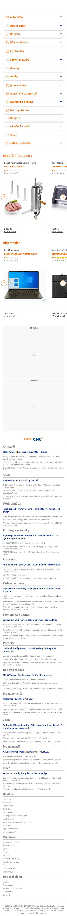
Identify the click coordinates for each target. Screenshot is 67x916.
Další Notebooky (11, 250)
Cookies (50, 910)
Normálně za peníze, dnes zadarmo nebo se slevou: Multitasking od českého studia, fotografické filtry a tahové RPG (33, 602)
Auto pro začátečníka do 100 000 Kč (17, 822)
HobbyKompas (8, 819)
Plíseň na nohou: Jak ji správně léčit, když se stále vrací (25, 738)
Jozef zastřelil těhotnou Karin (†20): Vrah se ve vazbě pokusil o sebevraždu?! (33, 516)
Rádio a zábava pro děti (12, 888)
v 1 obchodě (10, 231)
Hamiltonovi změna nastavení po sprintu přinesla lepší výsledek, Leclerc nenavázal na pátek (31, 570)
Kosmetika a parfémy (11, 858)
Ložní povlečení (9, 868)
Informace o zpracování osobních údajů (30, 910)
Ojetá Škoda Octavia (11, 828)
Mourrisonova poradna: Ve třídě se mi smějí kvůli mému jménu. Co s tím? (32, 759)
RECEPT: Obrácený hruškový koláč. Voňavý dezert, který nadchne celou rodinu (31, 553)
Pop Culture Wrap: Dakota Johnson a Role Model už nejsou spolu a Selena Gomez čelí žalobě (32, 704)
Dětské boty (8, 865)
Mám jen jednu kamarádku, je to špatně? (19, 756)
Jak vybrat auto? (9, 832)
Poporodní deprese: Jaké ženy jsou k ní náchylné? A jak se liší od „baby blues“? (31, 733)
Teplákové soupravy (11, 862)
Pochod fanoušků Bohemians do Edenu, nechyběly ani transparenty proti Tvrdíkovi (32, 784)
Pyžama (6, 855)
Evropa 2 (6, 895)
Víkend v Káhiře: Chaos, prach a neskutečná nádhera (24, 679)
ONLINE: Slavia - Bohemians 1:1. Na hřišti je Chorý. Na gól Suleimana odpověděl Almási (30, 491)
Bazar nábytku (8, 872)
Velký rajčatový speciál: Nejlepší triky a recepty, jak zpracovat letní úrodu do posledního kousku (32, 663)
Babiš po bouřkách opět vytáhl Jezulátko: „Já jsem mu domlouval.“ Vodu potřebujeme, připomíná (31, 457)
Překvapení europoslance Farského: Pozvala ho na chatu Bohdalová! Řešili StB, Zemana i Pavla (32, 524)
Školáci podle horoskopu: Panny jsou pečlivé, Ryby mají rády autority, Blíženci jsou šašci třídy (30, 547)
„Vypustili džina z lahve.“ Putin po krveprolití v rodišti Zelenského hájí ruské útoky (33, 469)
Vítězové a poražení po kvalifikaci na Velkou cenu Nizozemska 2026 (29, 578)
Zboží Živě (7, 802)
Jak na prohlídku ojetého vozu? (15, 815)
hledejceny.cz (8, 799)
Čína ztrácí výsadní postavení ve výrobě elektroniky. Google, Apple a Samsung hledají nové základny (30, 608)
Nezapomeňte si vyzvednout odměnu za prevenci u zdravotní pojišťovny (31, 741)
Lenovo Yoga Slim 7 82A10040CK (20, 254)
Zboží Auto (7, 825)
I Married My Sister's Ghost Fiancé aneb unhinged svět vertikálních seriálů (32, 709)
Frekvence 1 (7, 891)
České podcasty (9, 885)
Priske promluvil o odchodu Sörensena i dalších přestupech (26, 789)
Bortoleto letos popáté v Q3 (14, 575)
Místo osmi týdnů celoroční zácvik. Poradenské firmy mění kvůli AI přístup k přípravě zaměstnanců (32, 625)
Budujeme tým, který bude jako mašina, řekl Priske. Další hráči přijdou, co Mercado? (32, 497)
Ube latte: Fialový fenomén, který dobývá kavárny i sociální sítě (28, 656)
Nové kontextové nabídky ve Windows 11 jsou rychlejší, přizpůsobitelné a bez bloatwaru (32, 597)
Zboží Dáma (7, 809)
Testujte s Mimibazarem (12, 842)
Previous (4, 197)
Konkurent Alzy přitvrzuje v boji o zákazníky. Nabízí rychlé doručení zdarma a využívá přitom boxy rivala (33, 636)
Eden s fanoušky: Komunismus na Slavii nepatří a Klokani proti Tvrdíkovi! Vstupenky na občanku (32, 779)
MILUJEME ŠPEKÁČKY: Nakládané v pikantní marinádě (24, 543)
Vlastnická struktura (38, 913)
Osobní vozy (8, 805)
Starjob (6, 882)
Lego (5, 852)
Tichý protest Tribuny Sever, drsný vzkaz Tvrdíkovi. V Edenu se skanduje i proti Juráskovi (32, 486)
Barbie (5, 849)
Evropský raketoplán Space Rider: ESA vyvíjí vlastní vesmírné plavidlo (30, 763)
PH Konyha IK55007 (14, 166)
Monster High (8, 845)
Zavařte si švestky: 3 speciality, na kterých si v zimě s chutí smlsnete (30, 659)
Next (63, 197)
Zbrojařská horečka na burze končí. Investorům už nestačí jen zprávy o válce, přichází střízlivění (33, 631)
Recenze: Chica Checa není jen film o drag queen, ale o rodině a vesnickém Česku (32, 713)
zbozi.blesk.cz (8, 812)
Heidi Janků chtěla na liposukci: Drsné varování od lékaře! (26, 519)
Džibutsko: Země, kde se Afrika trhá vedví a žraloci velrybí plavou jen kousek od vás (30, 684)
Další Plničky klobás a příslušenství (20, 163)
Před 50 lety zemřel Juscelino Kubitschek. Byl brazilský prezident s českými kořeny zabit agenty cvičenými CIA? (33, 463)
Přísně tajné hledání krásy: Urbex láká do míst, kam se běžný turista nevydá (33, 688)
